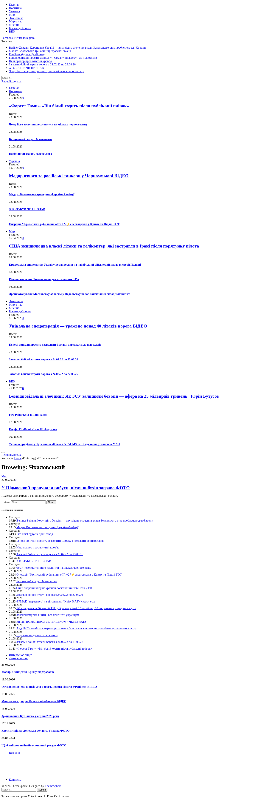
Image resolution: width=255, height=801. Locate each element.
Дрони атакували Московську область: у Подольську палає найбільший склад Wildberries (69, 294)
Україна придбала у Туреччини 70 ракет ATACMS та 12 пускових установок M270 (64, 444)
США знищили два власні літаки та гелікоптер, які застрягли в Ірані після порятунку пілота (104, 246)
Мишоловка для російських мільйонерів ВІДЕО (33, 701)
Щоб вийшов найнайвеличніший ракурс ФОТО (33, 745)
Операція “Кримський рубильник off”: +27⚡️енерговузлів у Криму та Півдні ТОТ (64, 224)
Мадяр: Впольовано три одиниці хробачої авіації (40, 51)
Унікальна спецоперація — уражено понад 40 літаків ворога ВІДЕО (78, 326)
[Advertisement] (69, 765)
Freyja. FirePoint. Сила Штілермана (33, 429)
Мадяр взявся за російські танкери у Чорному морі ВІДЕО (69, 175)
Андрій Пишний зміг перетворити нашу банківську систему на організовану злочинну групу (76, 628)
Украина (14, 11)
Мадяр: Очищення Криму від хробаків (27, 672)
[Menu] (2, 452)
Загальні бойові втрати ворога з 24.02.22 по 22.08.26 (43, 374)
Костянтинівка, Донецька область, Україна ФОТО (35, 730)
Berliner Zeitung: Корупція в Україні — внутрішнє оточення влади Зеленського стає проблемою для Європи (77, 47)
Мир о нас (15, 21)
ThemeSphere (53, 786)
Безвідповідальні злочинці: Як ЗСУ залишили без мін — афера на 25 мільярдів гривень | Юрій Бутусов (114, 396)
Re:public (14, 752)
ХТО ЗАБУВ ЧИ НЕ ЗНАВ (26, 67)
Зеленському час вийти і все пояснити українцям (47, 614)
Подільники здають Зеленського (30, 153)
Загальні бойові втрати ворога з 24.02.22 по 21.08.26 (49, 641)
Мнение (14, 24)
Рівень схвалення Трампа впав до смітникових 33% (44, 279)
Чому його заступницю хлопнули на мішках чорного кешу (46, 71)
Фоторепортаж (18, 658)
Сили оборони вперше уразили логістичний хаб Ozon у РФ (54, 588)
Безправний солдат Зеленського (30, 139)
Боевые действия (20, 28)
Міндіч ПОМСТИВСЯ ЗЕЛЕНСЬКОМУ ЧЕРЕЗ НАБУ (51, 621)
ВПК (12, 31)
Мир (12, 14)
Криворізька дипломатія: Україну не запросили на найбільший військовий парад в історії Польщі (75, 264)
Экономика (16, 18)
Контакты (15, 779)
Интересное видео (20, 655)
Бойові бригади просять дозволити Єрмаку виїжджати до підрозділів (53, 57)
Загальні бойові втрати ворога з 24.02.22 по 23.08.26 (42, 64)
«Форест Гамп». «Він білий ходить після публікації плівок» (69, 105)
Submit (42, 789)
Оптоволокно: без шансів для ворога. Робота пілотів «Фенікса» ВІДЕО (49, 686)
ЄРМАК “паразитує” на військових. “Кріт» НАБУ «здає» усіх (55, 601)
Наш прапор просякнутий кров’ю (30, 61)
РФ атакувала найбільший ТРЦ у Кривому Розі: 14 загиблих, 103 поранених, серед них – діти (76, 608)
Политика (15, 8)
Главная (14, 4)
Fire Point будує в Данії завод (27, 54)
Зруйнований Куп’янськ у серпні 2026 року (30, 716)
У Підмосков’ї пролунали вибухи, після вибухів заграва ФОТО (65, 487)
